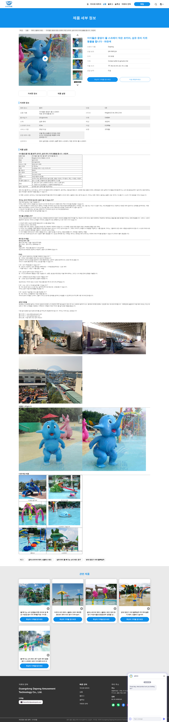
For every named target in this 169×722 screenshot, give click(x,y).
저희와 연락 (126, 4)
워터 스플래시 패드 (37, 30)
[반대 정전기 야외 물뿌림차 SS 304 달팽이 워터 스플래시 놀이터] (134, 594)
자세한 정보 (32, 94)
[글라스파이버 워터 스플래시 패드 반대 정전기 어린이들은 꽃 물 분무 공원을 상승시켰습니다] (101, 594)
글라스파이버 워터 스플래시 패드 (40, 559)
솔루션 (117, 4)
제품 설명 (61, 94)
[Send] (164, 719)
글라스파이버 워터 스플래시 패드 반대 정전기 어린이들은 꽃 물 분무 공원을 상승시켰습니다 (101, 613)
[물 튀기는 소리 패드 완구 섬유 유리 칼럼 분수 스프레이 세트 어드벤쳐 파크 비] (34, 641)
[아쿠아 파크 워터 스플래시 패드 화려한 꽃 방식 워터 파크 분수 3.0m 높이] (67, 594)
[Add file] (130, 719)
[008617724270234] (113, 705)
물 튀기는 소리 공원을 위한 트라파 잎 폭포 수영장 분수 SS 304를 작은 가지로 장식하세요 (34, 613)
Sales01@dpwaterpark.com (32, 702)
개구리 (63, 500)
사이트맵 (34, 719)
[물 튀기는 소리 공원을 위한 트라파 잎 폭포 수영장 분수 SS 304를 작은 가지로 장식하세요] (34, 594)
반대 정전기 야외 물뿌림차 (95, 559)
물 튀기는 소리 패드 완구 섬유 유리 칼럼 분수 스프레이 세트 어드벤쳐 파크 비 (34, 660)
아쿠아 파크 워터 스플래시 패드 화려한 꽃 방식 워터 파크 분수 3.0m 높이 (67, 613)
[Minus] (164, 676)
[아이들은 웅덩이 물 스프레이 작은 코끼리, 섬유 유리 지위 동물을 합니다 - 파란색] (45, 60)
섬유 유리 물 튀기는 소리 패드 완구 (69, 559)
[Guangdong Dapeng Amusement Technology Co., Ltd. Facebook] (123, 705)
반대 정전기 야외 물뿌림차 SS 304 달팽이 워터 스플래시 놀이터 (134, 613)
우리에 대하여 (95, 4)
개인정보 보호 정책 (25, 719)
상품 (104, 4)
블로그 (110, 4)
